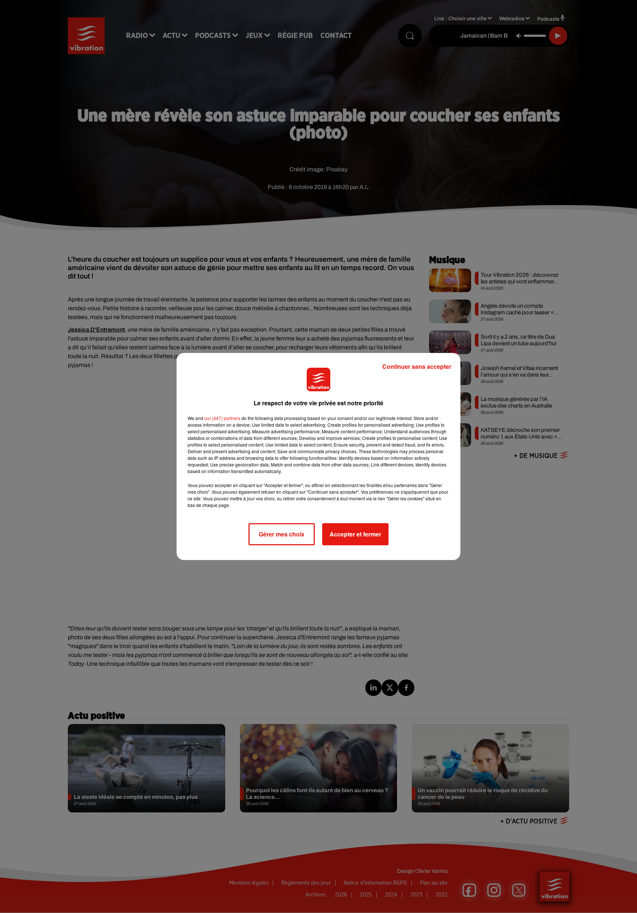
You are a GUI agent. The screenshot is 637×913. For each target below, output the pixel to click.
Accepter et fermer (355, 534)
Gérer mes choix (281, 534)
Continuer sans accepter (416, 366)
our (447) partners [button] (222, 418)
